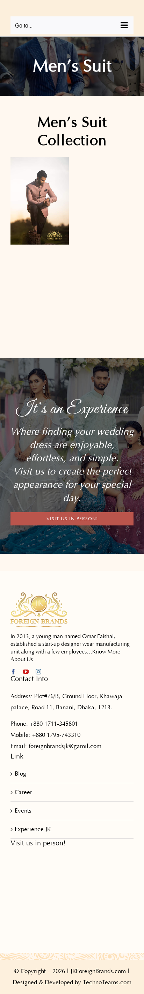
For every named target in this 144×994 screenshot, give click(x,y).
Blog (20, 774)
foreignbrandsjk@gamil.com (65, 746)
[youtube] (26, 671)
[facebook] (13, 671)
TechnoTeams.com (107, 982)
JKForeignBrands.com (98, 971)
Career (23, 792)
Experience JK (33, 829)
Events (23, 811)
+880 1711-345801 (54, 724)
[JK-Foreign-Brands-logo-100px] (38, 595)
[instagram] (38, 671)
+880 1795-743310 (56, 735)
